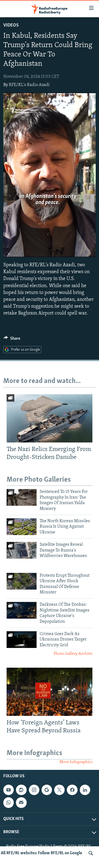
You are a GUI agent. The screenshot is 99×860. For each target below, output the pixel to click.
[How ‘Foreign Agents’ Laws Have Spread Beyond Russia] (49, 692)
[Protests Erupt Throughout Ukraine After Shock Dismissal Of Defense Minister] (22, 581)
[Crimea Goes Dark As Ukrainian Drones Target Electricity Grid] (22, 639)
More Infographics (75, 762)
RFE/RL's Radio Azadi (29, 85)
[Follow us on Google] (47, 790)
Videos (11, 25)
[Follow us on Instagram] (34, 790)
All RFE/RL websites (19, 853)
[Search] (90, 853)
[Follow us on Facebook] (72, 790)
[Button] (12, 340)
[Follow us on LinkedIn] (85, 790)
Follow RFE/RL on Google (60, 853)
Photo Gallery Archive (73, 654)
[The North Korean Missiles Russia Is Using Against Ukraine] (22, 526)
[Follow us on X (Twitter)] (59, 790)
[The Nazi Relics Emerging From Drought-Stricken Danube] (49, 418)
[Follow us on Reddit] (21, 790)
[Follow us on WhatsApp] (8, 802)
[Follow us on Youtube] (8, 790)
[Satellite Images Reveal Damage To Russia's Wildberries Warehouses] (22, 550)
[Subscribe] (21, 802)
